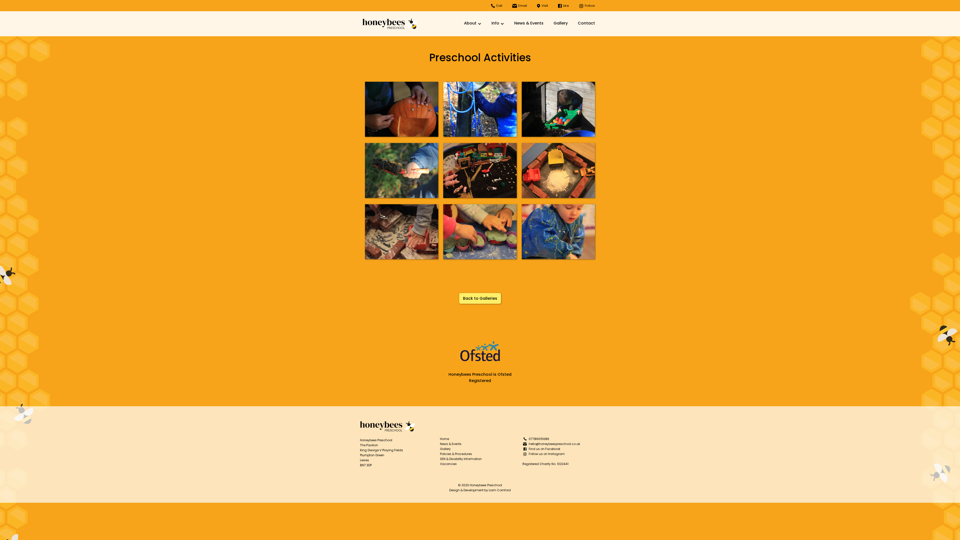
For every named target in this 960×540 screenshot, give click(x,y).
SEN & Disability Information (461, 459)
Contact (586, 23)
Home (444, 439)
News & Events (529, 23)
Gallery (561, 23)
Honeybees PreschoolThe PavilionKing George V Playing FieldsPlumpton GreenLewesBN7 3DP (381, 452)
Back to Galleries (480, 298)
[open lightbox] (401, 109)
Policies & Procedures (456, 454)
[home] (390, 23)
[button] (472, 23)
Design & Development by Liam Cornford (480, 490)
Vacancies (448, 464)
